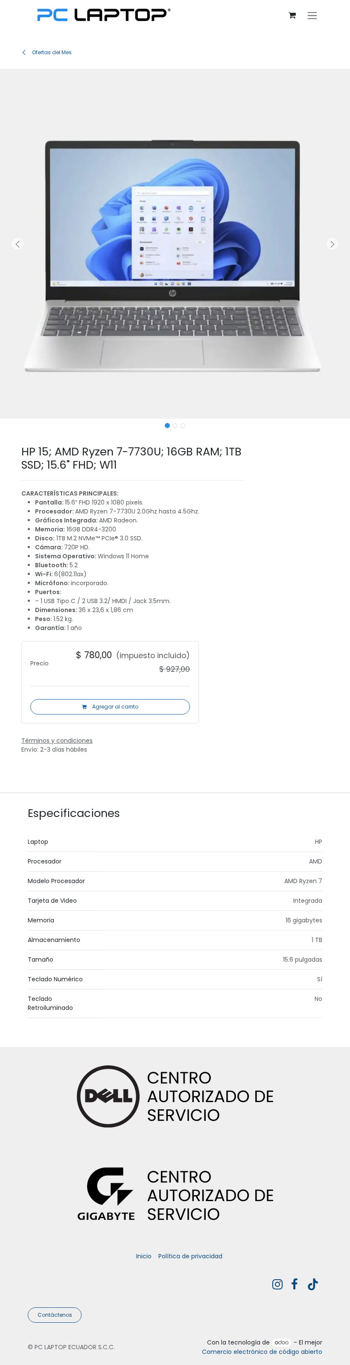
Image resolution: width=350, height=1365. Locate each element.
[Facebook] (294, 1284)
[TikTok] (313, 1284)
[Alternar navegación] (312, 15)
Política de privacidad (190, 1256)
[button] (17, 244)
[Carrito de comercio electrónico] (292, 16)
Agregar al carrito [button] (114, 706)
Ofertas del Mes (51, 52)
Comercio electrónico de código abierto (262, 1352)
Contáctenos (55, 1314)
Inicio (144, 1256)
